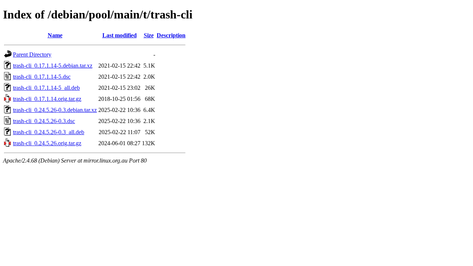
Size (149, 35)
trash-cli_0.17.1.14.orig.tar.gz (47, 99)
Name (55, 35)
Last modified (119, 35)
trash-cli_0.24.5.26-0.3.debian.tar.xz (55, 110)
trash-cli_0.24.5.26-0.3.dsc (44, 121)
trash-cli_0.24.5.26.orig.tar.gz (47, 143)
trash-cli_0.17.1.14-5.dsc (42, 77)
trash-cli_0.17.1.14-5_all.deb (46, 88)
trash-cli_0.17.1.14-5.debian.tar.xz (52, 65)
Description (171, 35)
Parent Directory (32, 54)
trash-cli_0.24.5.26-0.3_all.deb (48, 132)
